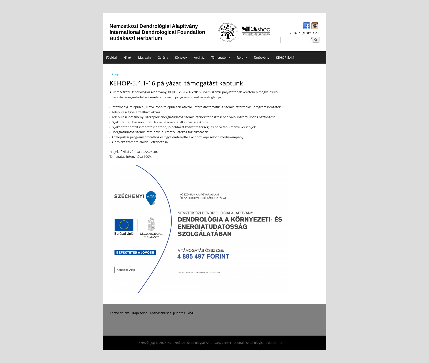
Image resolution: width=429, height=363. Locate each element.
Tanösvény (261, 57)
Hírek (127, 57)
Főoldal (111, 57)
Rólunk (242, 57)
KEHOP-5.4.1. (285, 57)
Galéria (163, 57)
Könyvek (181, 57)
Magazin (144, 57)
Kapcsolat (139, 313)
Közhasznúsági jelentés (167, 313)
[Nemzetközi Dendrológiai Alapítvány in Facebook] (306, 25)
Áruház (199, 57)
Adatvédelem (119, 313)
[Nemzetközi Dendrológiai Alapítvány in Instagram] (314, 25)
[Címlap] (227, 32)
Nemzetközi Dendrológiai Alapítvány (157, 32)
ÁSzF (191, 313)
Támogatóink (220, 57)
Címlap (115, 74)
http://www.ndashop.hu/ (256, 31)
